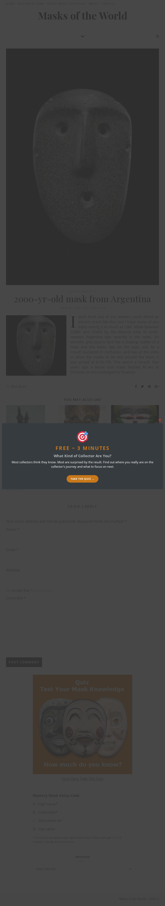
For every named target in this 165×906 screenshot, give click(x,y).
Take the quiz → (82, 479)
